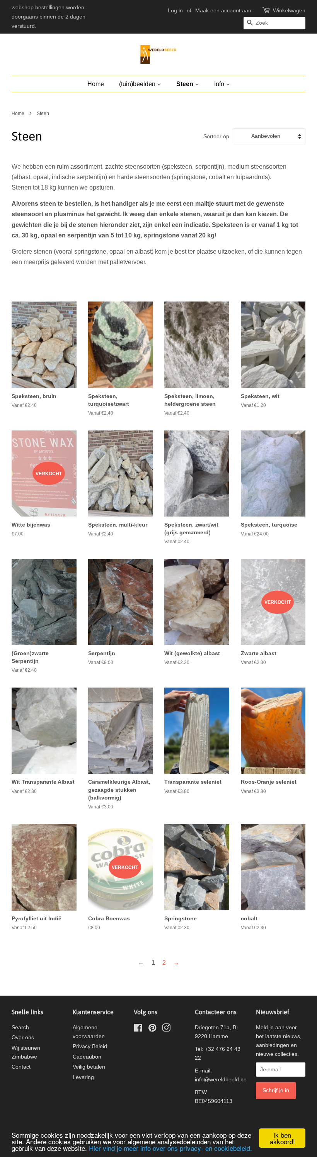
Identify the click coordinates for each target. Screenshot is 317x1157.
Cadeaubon (87, 1057)
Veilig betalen (89, 1067)
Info (220, 84)
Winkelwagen (289, 10)
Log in (175, 10)
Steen (185, 84)
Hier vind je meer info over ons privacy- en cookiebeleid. (170, 1148)
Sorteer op (216, 136)
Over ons (23, 1037)
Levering (83, 1077)
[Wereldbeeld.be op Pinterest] (152, 1029)
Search (20, 1027)
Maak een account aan (223, 10)
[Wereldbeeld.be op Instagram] (166, 1029)
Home (95, 84)
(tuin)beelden (138, 84)
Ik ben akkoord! (282, 1138)
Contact (21, 1067)
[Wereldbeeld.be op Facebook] (138, 1029)
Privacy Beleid (90, 1046)
